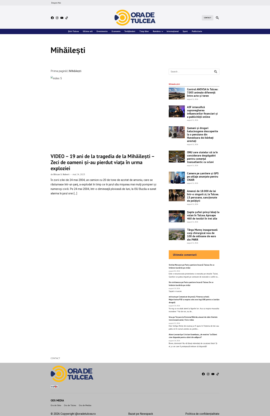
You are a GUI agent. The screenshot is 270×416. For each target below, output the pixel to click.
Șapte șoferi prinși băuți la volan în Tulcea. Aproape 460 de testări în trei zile (203, 215)
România (157, 31)
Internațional (173, 31)
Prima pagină (59, 71)
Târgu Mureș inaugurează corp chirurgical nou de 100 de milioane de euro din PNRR (202, 234)
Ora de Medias (85, 405)
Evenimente (102, 31)
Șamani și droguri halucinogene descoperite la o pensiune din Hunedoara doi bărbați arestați (202, 134)
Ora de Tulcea (70, 405)
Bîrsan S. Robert (61, 174)
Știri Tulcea (73, 31)
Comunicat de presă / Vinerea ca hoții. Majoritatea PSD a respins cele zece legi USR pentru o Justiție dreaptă (194, 300)
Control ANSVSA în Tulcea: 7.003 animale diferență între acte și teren (202, 92)
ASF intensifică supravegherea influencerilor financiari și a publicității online (202, 111)
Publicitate (197, 31)
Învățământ (130, 31)
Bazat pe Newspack (140, 413)
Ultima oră (88, 31)
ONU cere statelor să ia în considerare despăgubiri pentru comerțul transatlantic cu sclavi (202, 157)
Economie (116, 31)
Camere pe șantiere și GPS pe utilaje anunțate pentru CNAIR (203, 176)
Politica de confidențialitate (202, 413)
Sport (185, 31)
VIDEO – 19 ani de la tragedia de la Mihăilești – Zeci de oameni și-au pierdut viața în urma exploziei (102, 162)
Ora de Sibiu (56, 405)
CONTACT (207, 18)
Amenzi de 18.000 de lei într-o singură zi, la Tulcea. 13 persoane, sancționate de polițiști (203, 195)
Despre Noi (56, 3)
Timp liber (144, 31)
